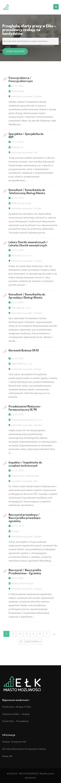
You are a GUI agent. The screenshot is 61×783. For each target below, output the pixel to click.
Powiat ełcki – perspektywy (15, 721)
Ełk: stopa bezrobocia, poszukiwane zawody (24, 748)
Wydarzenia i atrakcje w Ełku (16, 706)
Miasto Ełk (7, 756)
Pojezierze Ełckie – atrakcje (15, 714)
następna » (33, 641)
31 (21, 641)
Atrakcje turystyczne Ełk (14, 741)
